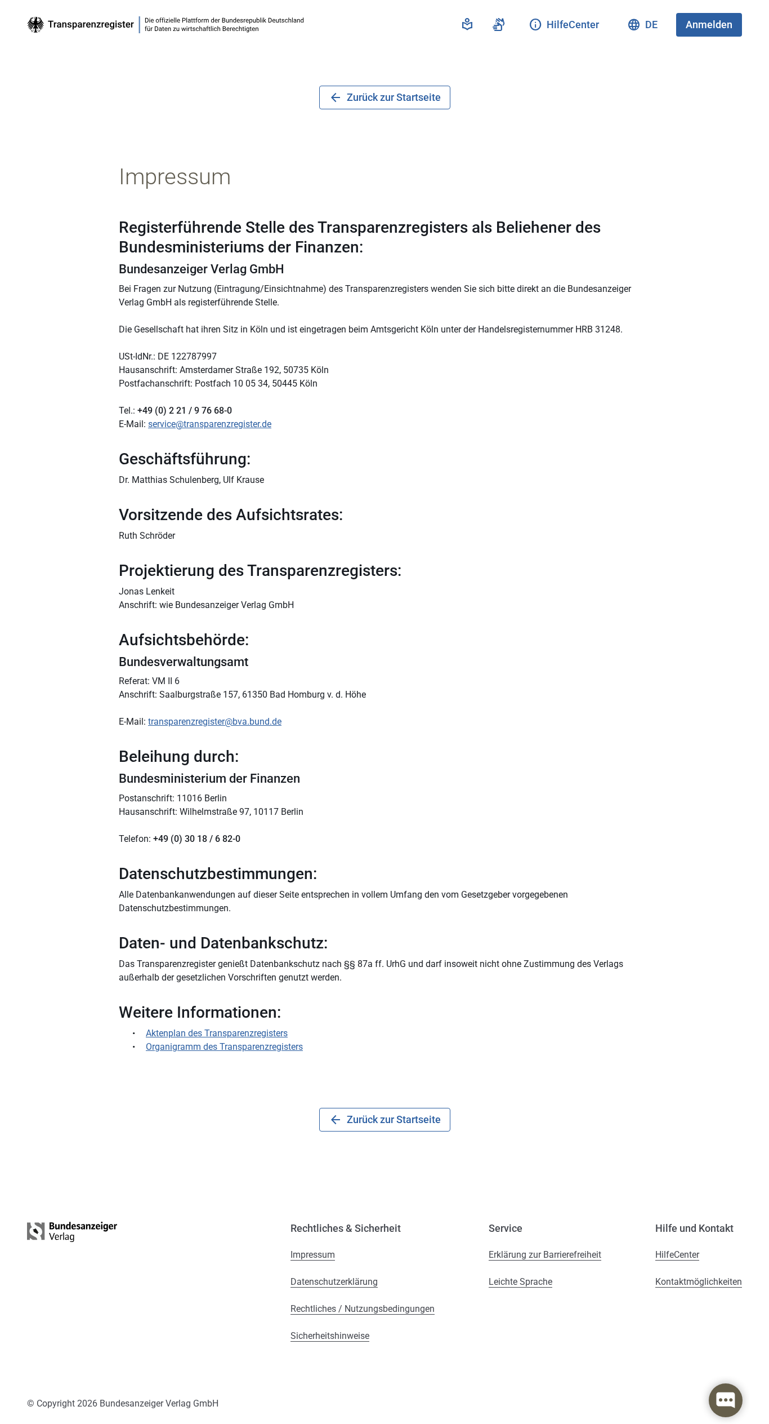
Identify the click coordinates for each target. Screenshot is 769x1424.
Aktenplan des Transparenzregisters (217, 1033)
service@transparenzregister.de (209, 424)
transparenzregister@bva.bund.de (214, 721)
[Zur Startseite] (168, 24)
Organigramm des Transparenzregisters (224, 1046)
